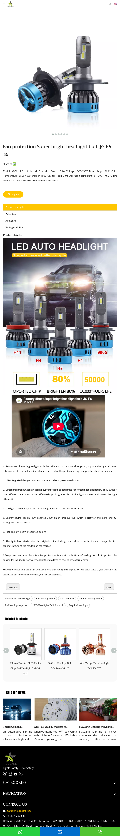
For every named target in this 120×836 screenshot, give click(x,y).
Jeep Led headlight (78, 605)
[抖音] (20, 773)
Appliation (10, 220)
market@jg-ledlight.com (19, 810)
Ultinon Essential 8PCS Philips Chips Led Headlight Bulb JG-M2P (25, 668)
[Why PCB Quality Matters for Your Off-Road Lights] (50, 721)
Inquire (15, 194)
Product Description (15, 207)
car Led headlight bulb (91, 598)
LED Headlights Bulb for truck (48, 605)
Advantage (10, 214)
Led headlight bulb (45, 598)
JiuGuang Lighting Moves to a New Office (91, 726)
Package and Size (14, 227)
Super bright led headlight (17, 598)
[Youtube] (15, 773)
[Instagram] (10, 773)
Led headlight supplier (16, 605)
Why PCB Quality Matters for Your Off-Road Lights (46, 726)
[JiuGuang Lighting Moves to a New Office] (96, 721)
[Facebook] (5, 773)
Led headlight (67, 598)
